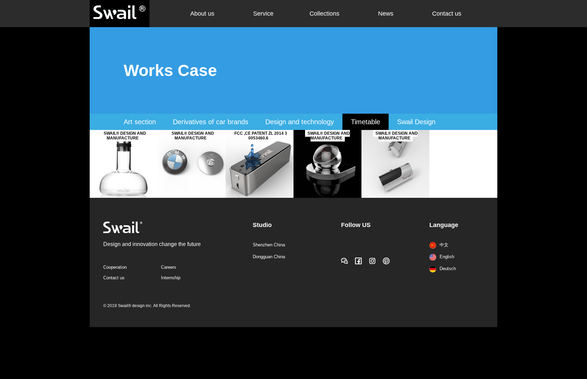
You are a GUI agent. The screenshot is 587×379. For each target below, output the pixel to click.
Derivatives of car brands (210, 122)
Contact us (446, 13)
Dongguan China (269, 256)
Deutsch (448, 268)
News (385, 13)
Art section (140, 122)
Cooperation (115, 267)
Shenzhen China (269, 244)
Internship (170, 277)
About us (202, 13)
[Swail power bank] (260, 196)
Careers (168, 267)
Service (263, 13)
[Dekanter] (124, 196)
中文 (444, 244)
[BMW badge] (192, 196)
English (447, 256)
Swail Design (416, 122)
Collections (324, 13)
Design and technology (299, 122)
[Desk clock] (327, 196)
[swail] (395, 196)
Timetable (365, 122)
